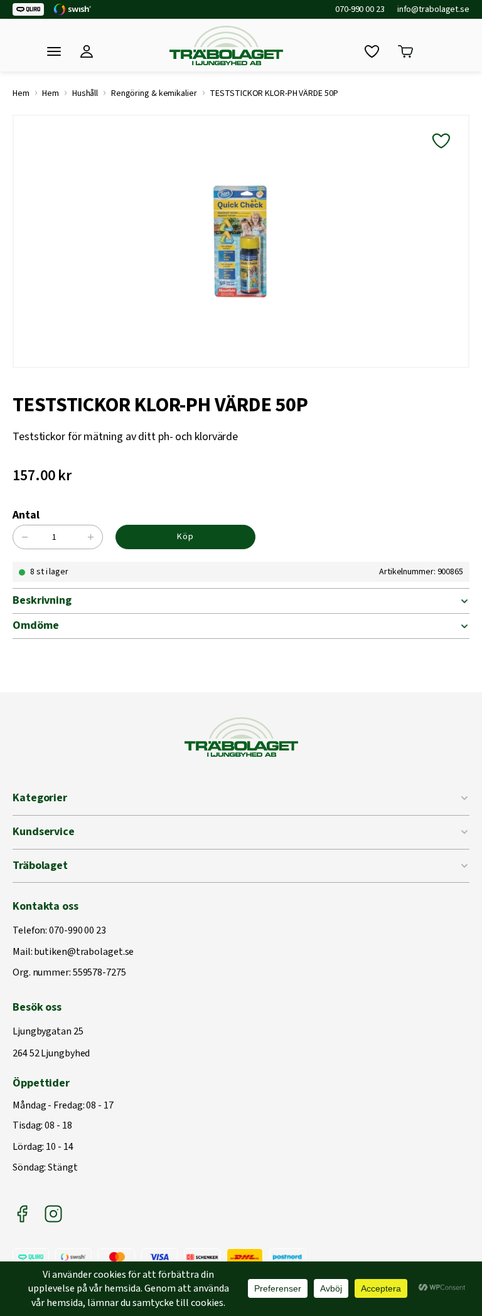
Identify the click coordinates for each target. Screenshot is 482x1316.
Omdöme (35, 625)
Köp (185, 536)
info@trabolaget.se (433, 9)
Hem (21, 93)
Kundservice (44, 832)
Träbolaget (40, 865)
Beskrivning (42, 600)
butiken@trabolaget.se (84, 952)
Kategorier (40, 798)
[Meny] (54, 51)
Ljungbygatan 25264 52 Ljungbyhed (51, 1043)
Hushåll (85, 93)
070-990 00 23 (360, 9)
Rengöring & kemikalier (154, 93)
